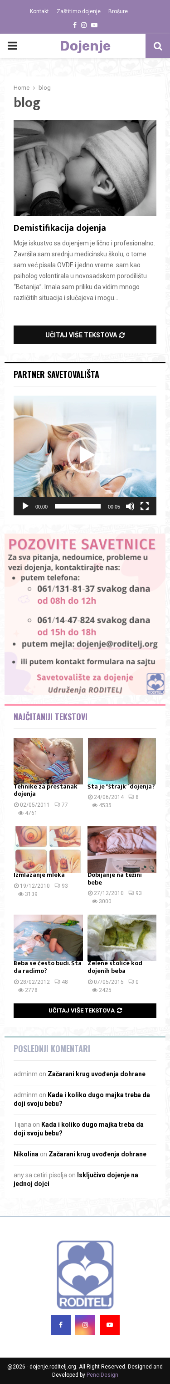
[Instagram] (85, 1325)
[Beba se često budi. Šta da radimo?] (48, 938)
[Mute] (130, 506)
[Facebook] (61, 1325)
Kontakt (39, 11)
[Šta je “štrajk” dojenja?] (122, 761)
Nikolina (26, 1154)
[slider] (78, 506)
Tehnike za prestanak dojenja (46, 790)
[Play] (25, 506)
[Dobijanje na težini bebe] (122, 849)
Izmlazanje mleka (39, 875)
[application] (85, 455)
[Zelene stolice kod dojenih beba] (122, 938)
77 (65, 805)
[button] (85, 455)
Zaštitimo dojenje (79, 11)
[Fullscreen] (144, 506)
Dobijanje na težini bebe (114, 879)
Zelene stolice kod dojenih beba (114, 967)
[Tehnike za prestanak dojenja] (48, 761)
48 (65, 982)
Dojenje (85, 46)
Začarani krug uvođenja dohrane (97, 1074)
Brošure (118, 11)
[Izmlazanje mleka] (48, 849)
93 (65, 886)
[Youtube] (110, 1325)
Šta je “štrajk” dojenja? (121, 786)
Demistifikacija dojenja (60, 228)
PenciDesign (102, 1375)
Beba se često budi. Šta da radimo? (48, 967)
